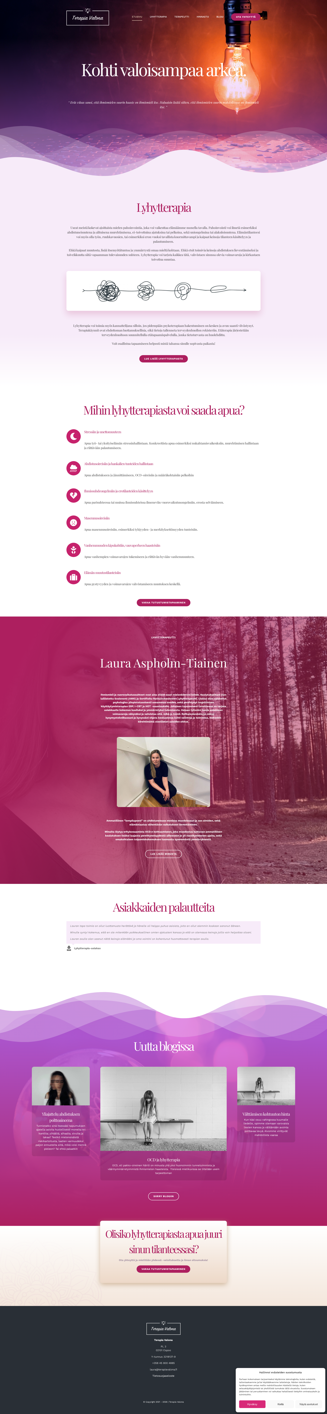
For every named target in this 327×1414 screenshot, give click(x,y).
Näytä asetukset (309, 1404)
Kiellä (281, 1404)
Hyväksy (252, 1404)
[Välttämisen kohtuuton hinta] (266, 1085)
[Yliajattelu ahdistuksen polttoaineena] (61, 1085)
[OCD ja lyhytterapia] (163, 1108)
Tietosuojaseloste (163, 1375)
